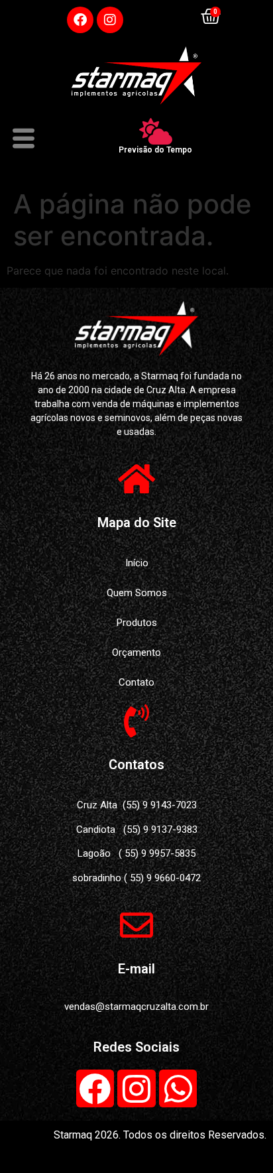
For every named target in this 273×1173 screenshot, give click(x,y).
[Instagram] (110, 20)
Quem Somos (137, 593)
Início (136, 563)
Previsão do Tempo (155, 149)
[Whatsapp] (178, 1089)
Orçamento (136, 652)
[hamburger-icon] (21, 140)
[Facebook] (80, 20)
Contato (136, 682)
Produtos (137, 623)
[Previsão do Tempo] (155, 131)
